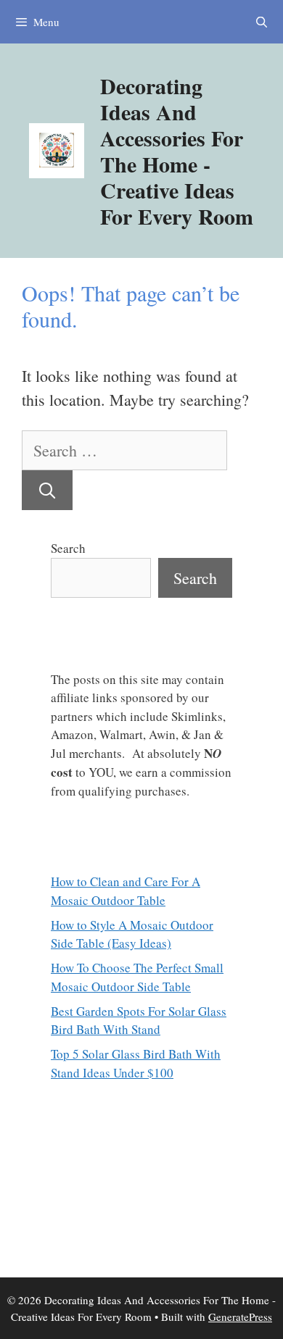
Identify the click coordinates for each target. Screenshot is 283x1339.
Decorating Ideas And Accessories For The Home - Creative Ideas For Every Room (176, 151)
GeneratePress (240, 1316)
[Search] (47, 490)
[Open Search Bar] (261, 21)
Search (68, 548)
